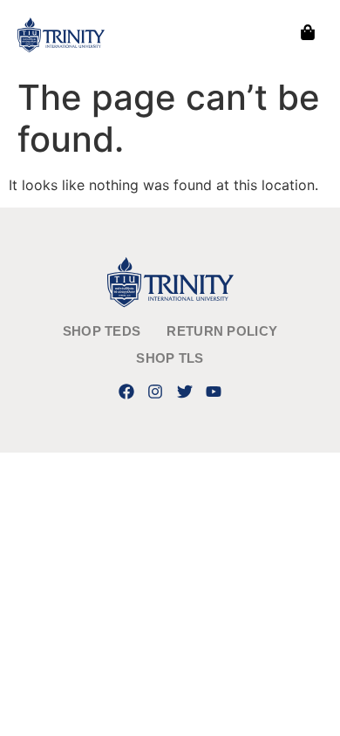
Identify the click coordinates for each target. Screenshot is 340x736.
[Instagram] (156, 391)
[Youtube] (213, 391)
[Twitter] (184, 391)
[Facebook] (127, 391)
